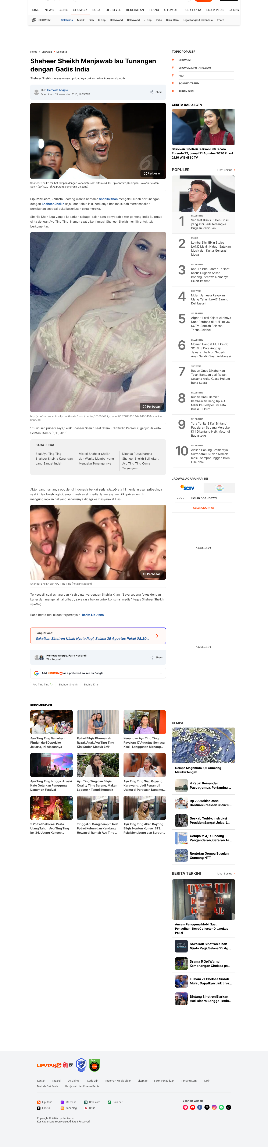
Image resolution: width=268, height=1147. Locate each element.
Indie (159, 20)
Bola (96, 10)
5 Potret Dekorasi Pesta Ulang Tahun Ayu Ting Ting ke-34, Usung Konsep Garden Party (49, 828)
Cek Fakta (193, 10)
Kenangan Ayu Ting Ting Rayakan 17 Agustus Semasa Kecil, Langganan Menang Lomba (144, 742)
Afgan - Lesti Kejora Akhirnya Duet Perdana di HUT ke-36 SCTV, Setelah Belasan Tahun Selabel (211, 324)
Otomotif (172, 10)
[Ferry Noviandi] (41, 657)
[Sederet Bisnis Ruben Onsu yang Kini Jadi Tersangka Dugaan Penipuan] (204, 193)
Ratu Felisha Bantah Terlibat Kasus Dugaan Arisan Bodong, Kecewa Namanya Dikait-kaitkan (210, 275)
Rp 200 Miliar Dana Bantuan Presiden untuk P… (211, 803)
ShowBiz (80, 10)
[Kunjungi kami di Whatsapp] (221, 1107)
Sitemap (142, 1081)
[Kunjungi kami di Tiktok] (228, 1107)
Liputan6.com (66, 1118)
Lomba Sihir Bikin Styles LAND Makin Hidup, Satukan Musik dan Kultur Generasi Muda (211, 248)
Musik (81, 20)
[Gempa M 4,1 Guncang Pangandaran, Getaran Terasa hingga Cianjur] (181, 838)
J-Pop (148, 20)
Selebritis (67, 20)
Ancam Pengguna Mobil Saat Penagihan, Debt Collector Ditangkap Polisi (201, 928)
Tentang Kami (189, 1081)
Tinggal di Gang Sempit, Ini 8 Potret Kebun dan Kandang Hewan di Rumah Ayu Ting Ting (97, 828)
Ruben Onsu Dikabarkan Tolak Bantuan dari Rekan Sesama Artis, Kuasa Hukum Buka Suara (210, 376)
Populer (181, 169)
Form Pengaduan (164, 1081)
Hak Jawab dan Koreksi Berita (82, 1086)
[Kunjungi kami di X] (207, 1107)
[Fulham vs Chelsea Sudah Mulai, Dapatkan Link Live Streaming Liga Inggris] (181, 981)
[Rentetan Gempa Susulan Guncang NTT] (181, 855)
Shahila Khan (108, 199)
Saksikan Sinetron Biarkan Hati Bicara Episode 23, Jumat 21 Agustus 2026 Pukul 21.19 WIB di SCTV (202, 153)
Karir (207, 1081)
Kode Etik (92, 1081)
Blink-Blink (172, 20)
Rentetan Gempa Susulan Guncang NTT (209, 855)
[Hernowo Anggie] (36, 92)
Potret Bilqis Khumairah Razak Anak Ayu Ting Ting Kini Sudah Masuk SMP (95, 742)
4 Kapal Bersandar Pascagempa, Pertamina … (210, 785)
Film (91, 20)
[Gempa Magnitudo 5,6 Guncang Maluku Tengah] (203, 745)
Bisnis (63, 10)
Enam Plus (215, 10)
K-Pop (102, 20)
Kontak (41, 1081)
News (49, 10)
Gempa (177, 723)
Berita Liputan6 (93, 615)
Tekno (154, 10)
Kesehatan (135, 10)
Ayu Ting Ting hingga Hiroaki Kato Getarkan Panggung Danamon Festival (51, 785)
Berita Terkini (186, 873)
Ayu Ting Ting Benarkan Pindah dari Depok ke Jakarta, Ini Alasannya (47, 742)
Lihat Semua (224, 169)
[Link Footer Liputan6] (55, 1065)
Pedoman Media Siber (118, 1081)
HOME (35, 10)
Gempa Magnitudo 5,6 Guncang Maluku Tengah (198, 770)
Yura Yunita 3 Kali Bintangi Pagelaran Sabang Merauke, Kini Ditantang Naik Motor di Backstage (211, 429)
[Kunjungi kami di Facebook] (199, 1107)
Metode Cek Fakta (47, 1086)
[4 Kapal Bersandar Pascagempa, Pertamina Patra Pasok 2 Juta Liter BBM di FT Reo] (181, 785)
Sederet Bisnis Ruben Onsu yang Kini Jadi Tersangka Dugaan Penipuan (210, 224)
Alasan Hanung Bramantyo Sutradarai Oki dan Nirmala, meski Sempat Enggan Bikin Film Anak (210, 456)
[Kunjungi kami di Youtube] (192, 1107)
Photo (220, 20)
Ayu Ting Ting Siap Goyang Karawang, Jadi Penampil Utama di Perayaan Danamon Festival (144, 785)
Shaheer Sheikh (53, 204)
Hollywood (116, 20)
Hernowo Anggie (57, 90)
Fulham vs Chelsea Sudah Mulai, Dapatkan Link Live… (211, 981)
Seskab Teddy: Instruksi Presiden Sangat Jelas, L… (210, 820)
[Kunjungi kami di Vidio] (185, 1107)
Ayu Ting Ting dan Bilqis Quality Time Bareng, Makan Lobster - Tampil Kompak (97, 785)
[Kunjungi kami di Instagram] (214, 1107)
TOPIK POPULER (183, 51)
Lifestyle (113, 10)
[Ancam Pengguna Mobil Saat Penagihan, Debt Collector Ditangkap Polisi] (203, 899)
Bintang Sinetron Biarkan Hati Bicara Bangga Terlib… (211, 999)
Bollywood (133, 20)
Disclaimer (74, 1081)
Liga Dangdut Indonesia (198, 20)
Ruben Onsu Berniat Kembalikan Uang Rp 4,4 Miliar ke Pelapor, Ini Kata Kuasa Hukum (208, 403)
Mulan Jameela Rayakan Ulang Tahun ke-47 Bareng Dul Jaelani (209, 299)
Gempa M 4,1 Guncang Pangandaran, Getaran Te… (211, 838)
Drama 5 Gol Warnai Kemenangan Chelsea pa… (210, 963)
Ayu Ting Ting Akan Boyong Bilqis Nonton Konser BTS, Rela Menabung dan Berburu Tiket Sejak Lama (144, 828)
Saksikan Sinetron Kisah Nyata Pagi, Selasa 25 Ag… (210, 946)
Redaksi (56, 1081)
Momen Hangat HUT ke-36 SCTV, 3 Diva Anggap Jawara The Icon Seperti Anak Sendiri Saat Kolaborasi (211, 350)
